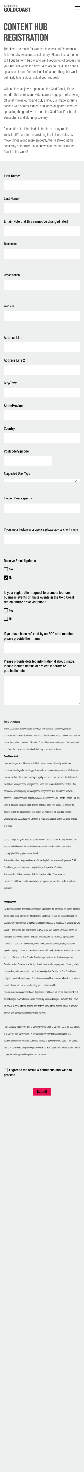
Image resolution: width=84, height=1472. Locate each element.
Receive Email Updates (20, 561)
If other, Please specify (18, 498)
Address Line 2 (14, 360)
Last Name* (12, 198)
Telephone (10, 244)
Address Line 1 (14, 337)
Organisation (12, 275)
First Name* (12, 176)
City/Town (11, 383)
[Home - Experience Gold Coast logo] (18, 8)
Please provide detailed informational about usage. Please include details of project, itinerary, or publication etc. (39, 666)
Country (9, 428)
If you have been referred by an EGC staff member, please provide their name (39, 636)
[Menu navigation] (77, 8)
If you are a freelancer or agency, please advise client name (41, 530)
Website (9, 306)
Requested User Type (17, 474)
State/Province (14, 406)
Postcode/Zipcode (16, 451)
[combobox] (42, 480)
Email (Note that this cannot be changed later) (36, 221)
